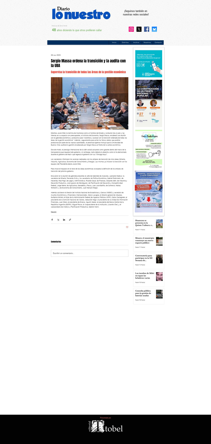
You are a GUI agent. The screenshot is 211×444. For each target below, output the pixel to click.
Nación (53, 212)
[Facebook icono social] (146, 29)
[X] (139, 29)
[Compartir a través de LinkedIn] (64, 220)
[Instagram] (131, 29)
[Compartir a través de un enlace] (70, 220)
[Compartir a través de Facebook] (52, 220)
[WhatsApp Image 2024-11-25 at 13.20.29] (154, 29)
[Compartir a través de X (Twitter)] (58, 220)
